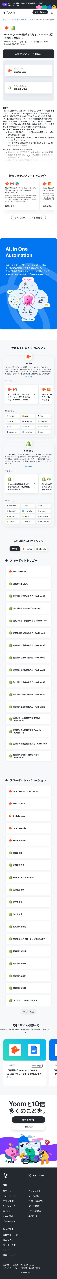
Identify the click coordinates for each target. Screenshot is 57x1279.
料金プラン (8, 1240)
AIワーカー (8, 1191)
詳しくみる (28, 377)
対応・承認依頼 (35, 1201)
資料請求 (28, 1127)
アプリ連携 (8, 1201)
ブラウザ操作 (34, 1211)
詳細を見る (10, 206)
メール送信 (33, 1196)
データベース (9, 1221)
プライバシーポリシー (28, 1265)
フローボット (9, 1196)
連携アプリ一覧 (10, 1235)
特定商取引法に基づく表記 (30, 1268)
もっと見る (28, 1011)
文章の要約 (8, 1216)
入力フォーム (9, 1206)
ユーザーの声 (9, 1245)
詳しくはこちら (13, 5)
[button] (51, 12)
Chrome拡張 (34, 1191)
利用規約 (15, 1265)
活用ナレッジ (9, 1255)
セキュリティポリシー (11, 1268)
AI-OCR (6, 1211)
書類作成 (32, 1216)
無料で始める (28, 1119)
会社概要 (6, 1265)
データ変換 (33, 1206)
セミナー (7, 1250)
